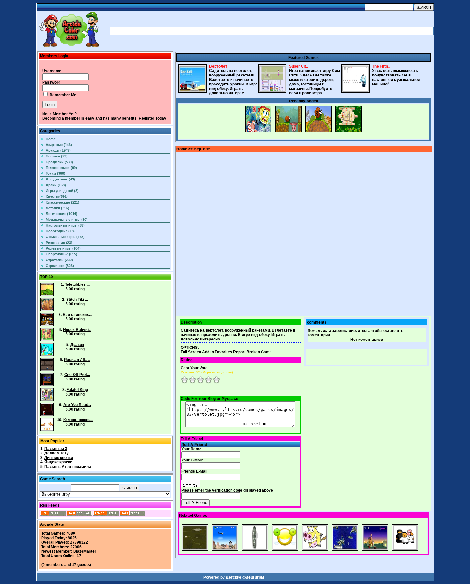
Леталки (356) (57, 208)
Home (51, 139)
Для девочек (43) (60, 179)
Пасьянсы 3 (55, 448)
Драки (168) (56, 185)
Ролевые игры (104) (63, 248)
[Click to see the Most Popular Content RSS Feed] (79, 514)
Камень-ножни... (78, 420)
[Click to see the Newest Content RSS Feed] (53, 514)
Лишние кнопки (58, 457)
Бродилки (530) (59, 162)
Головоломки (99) (61, 168)
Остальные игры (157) (65, 237)
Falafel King (77, 390)
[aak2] (69, 47)
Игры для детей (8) (62, 191)
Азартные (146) (59, 145)
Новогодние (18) (60, 231)
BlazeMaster (84, 551)
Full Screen (191, 352)
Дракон (77, 344)
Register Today (152, 118)
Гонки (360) (55, 173)
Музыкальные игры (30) (67, 219)
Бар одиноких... (77, 314)
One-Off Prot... (77, 374)
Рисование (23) (59, 242)
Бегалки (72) (56, 156)
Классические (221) (62, 202)
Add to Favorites (217, 352)
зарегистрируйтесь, (351, 330)
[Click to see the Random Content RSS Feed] (106, 514)
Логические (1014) (61, 214)
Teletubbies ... (77, 284)
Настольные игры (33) (65, 225)
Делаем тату (56, 453)
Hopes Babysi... (77, 329)
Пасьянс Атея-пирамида (67, 466)
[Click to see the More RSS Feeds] (132, 514)
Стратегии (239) (59, 260)
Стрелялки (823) (60, 266)
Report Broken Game (252, 352)
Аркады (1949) (58, 150)
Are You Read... (77, 405)
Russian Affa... (77, 359)
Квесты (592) (57, 196)
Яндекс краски (58, 462)
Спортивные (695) (61, 254)
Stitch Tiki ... (77, 299)
